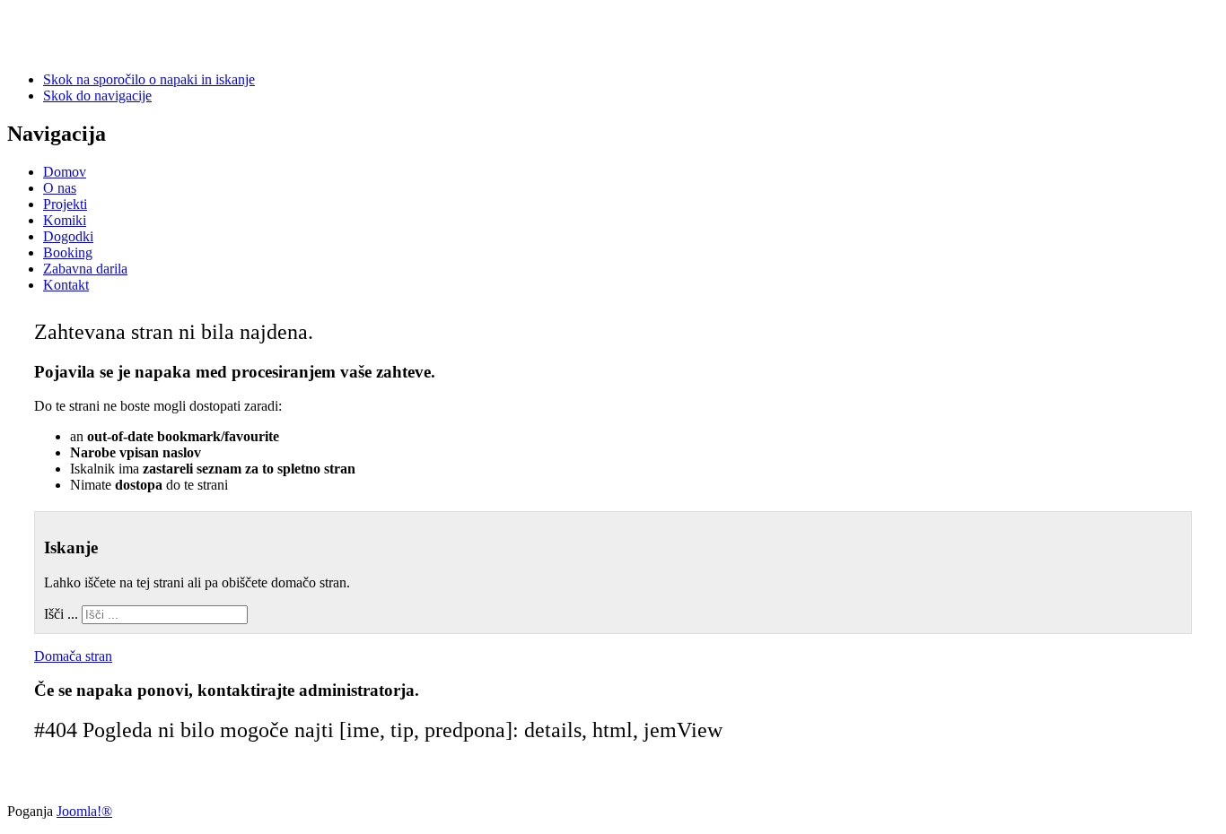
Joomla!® (84, 811)
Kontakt (66, 284)
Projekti (65, 204)
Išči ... (61, 613)
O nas (59, 187)
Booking (67, 252)
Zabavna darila (85, 268)
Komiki (64, 220)
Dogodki (68, 236)
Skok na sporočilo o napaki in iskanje (149, 79)
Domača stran (73, 656)
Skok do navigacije (97, 95)
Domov (64, 171)
